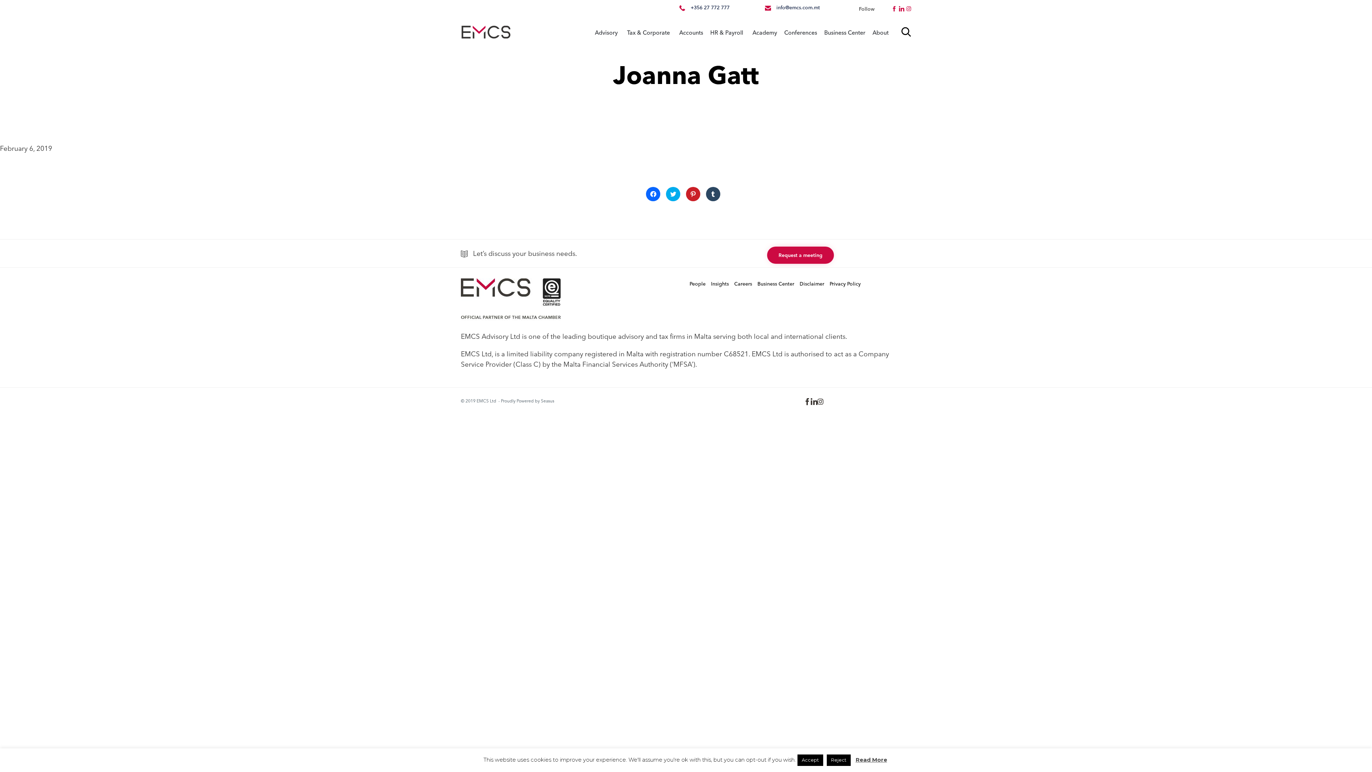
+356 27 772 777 (710, 7)
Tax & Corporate (648, 32)
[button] (800, 255)
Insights (720, 284)
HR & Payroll (726, 32)
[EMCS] (486, 32)
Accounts (691, 32)
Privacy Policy (845, 284)
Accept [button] (810, 760)
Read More (871, 759)
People (698, 284)
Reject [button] (838, 760)
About (881, 32)
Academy (764, 32)
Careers (743, 284)
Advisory (606, 32)
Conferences (800, 32)
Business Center (844, 32)
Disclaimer (812, 284)
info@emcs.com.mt (798, 7)
